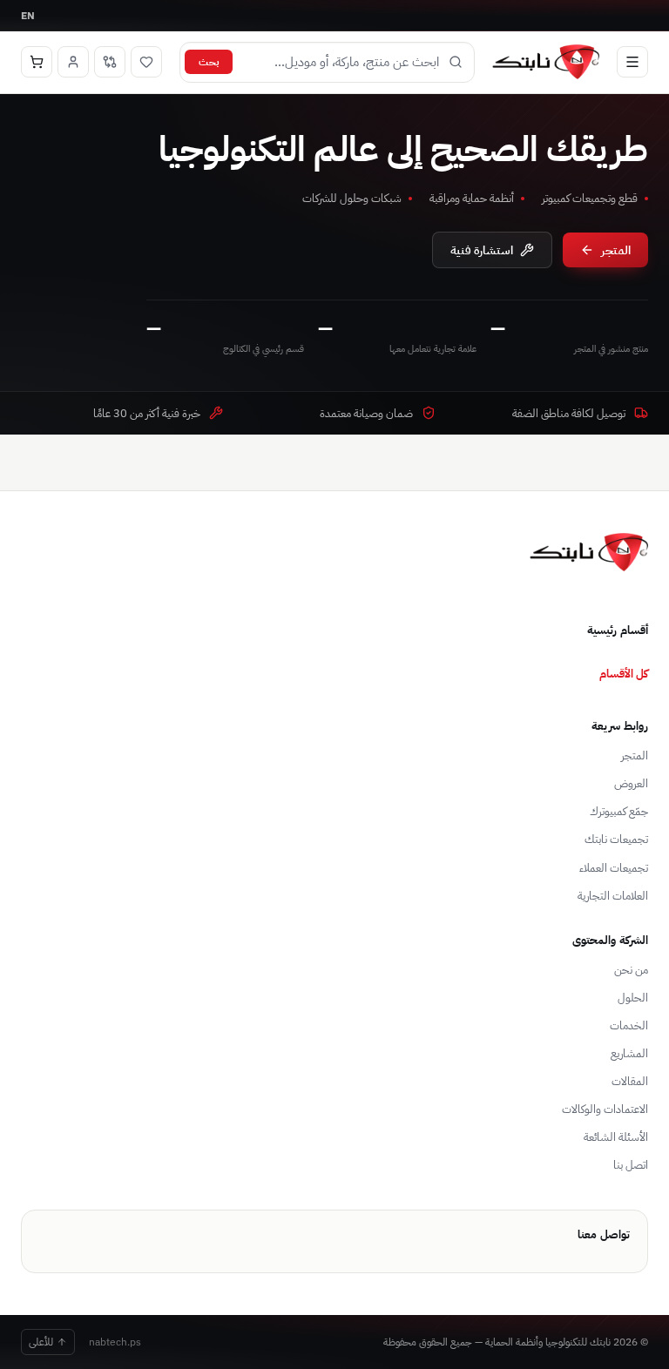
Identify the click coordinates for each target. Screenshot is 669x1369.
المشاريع (629, 1053)
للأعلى (41, 1341)
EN (28, 15)
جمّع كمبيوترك (619, 811)
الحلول (633, 997)
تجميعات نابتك (616, 839)
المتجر (616, 250)
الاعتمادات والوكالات (605, 1109)
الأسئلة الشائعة (616, 1137)
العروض (631, 783)
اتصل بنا (630, 1164)
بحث (209, 61)
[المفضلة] (146, 62)
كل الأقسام (623, 673)
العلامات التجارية (613, 895)
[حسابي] (73, 62)
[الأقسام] (632, 62)
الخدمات (629, 1025)
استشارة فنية (481, 250)
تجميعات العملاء (613, 867)
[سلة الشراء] (36, 62)
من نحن (631, 969)
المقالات (630, 1081)
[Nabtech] (545, 61)
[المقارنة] (109, 62)
